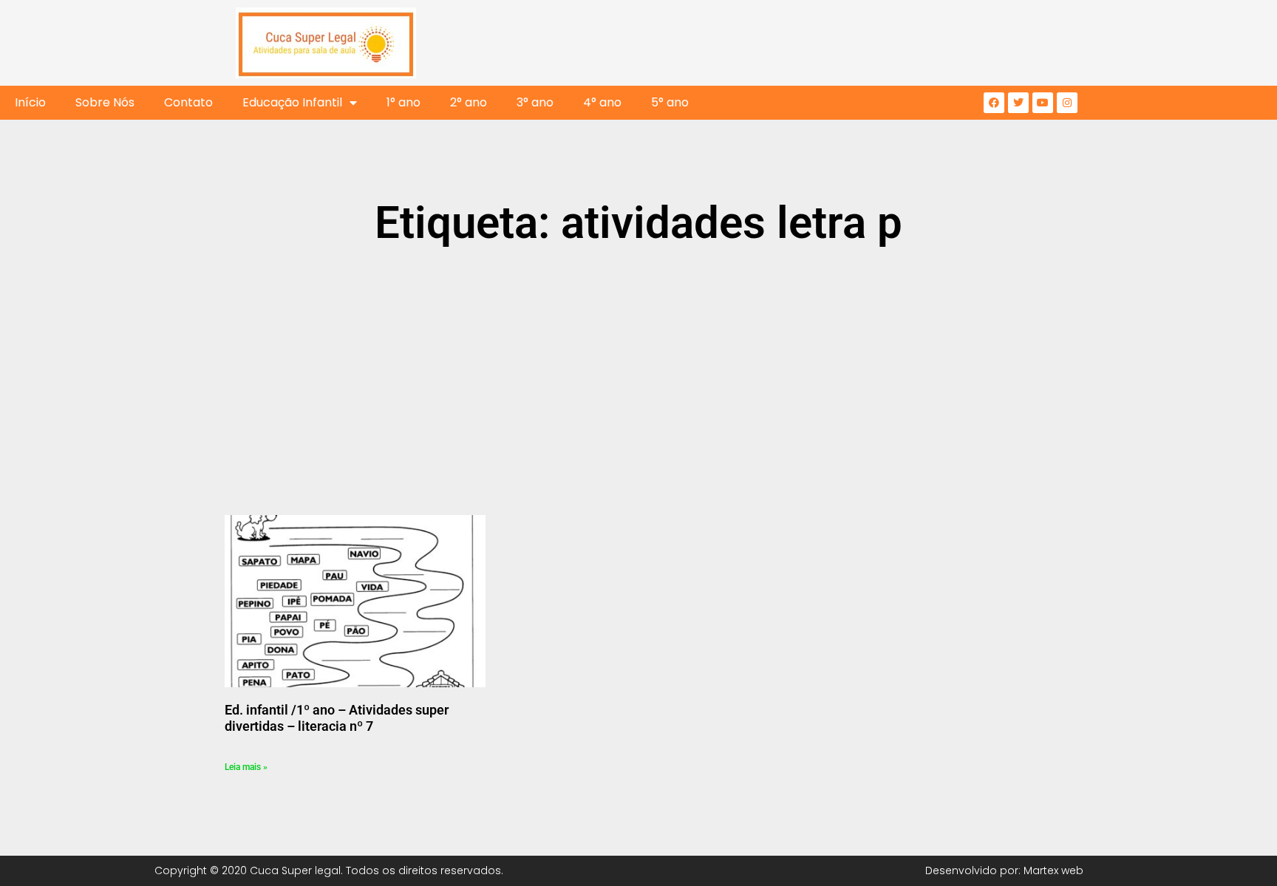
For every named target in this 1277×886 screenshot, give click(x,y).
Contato (188, 102)
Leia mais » (246, 767)
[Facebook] (994, 102)
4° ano (602, 102)
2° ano (468, 102)
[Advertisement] (638, 370)
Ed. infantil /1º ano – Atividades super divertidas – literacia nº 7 (337, 718)
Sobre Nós (104, 102)
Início (30, 102)
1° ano (403, 102)
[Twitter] (1018, 102)
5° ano (670, 102)
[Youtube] (1042, 102)
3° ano (535, 102)
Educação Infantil (292, 102)
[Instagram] (1067, 102)
